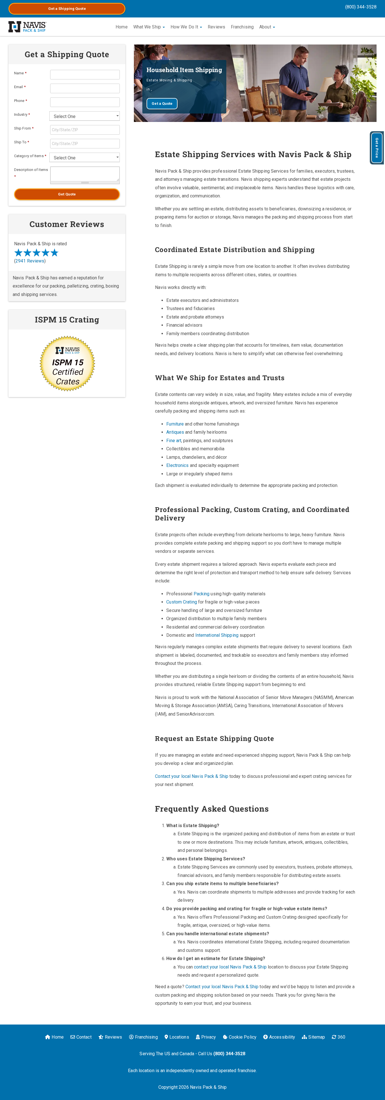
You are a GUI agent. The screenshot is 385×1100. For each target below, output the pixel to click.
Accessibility (282, 1037)
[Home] (27, 26)
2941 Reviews (30, 261)
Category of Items (30, 156)
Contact (84, 1037)
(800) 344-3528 (361, 7)
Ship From (24, 128)
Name (20, 73)
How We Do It (185, 27)
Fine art (173, 440)
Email (20, 87)
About (265, 27)
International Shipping (216, 635)
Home (121, 27)
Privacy (208, 1037)
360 (341, 1037)
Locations (179, 1037)
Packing (202, 593)
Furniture (175, 424)
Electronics (177, 465)
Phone (20, 101)
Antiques (175, 432)
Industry (22, 114)
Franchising (242, 27)
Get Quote (67, 194)
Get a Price (377, 148)
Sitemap (316, 1037)
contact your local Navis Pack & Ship (230, 967)
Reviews (216, 27)
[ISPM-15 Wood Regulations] (67, 363)
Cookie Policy (242, 1037)
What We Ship (147, 27)
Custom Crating (181, 602)
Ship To (21, 142)
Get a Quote (67, 8)
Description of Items (31, 173)
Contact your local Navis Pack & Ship (191, 776)
